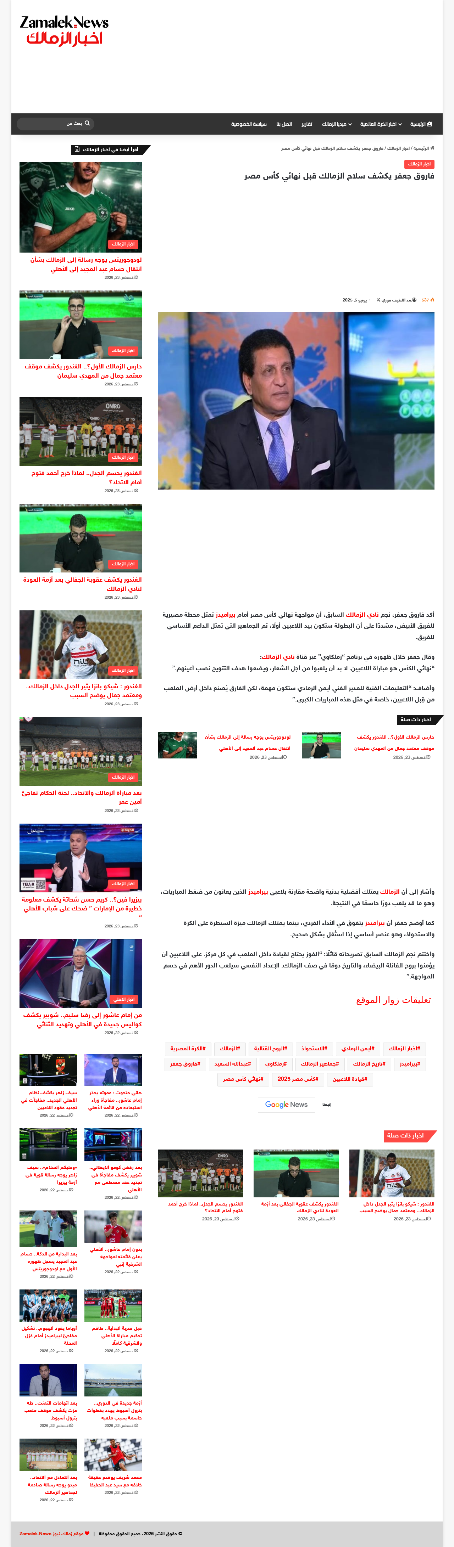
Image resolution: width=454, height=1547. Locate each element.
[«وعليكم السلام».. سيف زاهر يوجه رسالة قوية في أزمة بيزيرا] (48, 1144)
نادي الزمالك (362, 615)
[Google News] (286, 1105)
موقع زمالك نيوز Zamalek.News (51, 1534)
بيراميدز (226, 615)
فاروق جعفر (183, 1064)
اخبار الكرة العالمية (378, 124)
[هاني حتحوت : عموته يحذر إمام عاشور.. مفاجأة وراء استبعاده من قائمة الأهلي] (113, 1070)
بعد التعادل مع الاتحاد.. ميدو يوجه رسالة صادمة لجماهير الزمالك (52, 1485)
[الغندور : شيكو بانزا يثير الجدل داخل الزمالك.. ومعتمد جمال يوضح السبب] (391, 1173)
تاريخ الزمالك (367, 1064)
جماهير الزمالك (318, 1064)
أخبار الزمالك (403, 1049)
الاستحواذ (312, 1049)
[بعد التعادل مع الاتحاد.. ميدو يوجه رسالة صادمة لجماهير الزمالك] (48, 1455)
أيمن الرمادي (356, 1049)
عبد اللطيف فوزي (397, 300)
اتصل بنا (284, 124)
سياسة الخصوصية (249, 124)
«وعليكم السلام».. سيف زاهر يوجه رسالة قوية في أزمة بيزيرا (51, 1175)
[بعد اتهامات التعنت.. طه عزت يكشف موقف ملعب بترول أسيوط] (48, 1380)
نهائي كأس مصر (241, 1079)
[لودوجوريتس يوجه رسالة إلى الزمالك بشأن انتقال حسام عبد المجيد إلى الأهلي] (177, 745)
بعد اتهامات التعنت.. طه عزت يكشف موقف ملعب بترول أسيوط (50, 1410)
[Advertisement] (298, 56)
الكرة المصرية (187, 1049)
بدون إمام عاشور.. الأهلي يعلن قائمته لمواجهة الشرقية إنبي (116, 1257)
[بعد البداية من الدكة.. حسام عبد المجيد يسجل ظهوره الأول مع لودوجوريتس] (48, 1228)
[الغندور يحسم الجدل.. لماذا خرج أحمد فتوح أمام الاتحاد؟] (200, 1173)
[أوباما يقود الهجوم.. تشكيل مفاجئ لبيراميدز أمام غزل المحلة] (48, 1305)
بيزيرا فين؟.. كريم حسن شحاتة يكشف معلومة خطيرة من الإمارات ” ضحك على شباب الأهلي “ (82, 909)
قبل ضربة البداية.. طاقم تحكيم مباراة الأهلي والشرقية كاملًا (117, 1336)
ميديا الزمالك (334, 124)
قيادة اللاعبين (348, 1079)
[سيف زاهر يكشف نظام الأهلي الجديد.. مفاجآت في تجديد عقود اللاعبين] (48, 1070)
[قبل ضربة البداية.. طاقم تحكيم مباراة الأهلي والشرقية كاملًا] (113, 1305)
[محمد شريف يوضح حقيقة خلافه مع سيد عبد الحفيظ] (113, 1455)
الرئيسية (418, 124)
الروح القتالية (269, 1049)
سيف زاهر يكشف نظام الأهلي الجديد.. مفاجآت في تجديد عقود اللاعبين (49, 1100)
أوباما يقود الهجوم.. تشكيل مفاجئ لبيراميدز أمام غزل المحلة (49, 1336)
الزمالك (390, 892)
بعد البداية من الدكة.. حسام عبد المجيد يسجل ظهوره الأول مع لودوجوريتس (49, 1261)
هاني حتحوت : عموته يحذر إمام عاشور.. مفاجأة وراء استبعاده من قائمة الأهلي (115, 1100)
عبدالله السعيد (231, 1064)
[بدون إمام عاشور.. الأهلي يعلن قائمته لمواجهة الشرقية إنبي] (113, 1226)
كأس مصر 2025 (296, 1079)
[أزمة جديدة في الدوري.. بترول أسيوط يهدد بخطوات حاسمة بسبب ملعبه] (113, 1380)
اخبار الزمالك (398, 149)
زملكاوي (274, 1064)
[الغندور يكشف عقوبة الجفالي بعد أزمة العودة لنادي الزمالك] (296, 1173)
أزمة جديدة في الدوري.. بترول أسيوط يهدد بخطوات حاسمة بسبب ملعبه (114, 1410)
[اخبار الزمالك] (65, 30)
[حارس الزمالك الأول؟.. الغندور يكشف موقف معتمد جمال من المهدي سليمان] (321, 745)
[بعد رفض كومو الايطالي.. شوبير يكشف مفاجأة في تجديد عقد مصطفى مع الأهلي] (113, 1144)
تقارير (307, 124)
